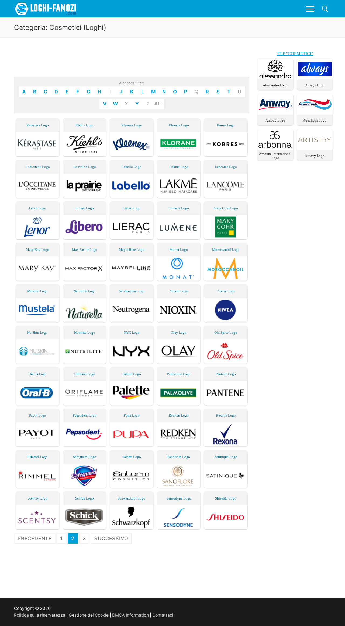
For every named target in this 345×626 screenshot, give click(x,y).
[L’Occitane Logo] (37, 185)
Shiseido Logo (225, 498)
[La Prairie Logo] (84, 185)
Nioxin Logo (178, 291)
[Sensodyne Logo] (179, 517)
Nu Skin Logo (37, 332)
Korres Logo (226, 125)
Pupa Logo (132, 415)
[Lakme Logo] (179, 185)
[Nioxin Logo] (179, 310)
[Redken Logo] (179, 434)
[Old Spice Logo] (225, 351)
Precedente (35, 538)
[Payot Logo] (37, 434)
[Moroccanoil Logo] (225, 268)
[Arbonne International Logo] (275, 147)
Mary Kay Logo (37, 250)
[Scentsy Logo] (37, 517)
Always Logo (315, 85)
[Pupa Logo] (131, 434)
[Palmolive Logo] (179, 392)
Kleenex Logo (131, 125)
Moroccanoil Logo (226, 250)
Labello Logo (132, 167)
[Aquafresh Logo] (315, 112)
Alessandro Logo (275, 85)
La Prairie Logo (84, 167)
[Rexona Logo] (225, 434)
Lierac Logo (131, 208)
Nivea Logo (225, 291)
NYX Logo (132, 332)
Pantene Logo (226, 374)
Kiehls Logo (84, 125)
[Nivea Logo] (225, 310)
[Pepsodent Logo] (84, 434)
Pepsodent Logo (84, 415)
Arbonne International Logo (275, 156)
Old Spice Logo (225, 332)
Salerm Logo (131, 457)
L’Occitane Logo (37, 167)
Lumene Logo (178, 208)
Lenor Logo (37, 208)
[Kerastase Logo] (37, 144)
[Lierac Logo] (131, 227)
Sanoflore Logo (178, 457)
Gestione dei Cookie (89, 615)
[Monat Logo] (179, 268)
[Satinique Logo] (225, 475)
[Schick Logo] (84, 517)
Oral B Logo (38, 374)
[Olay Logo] (179, 351)
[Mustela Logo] (37, 310)
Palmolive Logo (179, 374)
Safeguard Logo (84, 457)
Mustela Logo (37, 291)
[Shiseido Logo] (225, 517)
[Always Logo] (315, 77)
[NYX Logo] (131, 351)
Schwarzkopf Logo (131, 498)
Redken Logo (179, 415)
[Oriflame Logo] (84, 392)
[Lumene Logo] (179, 227)
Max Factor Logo (84, 250)
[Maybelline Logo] (131, 268)
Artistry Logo (315, 156)
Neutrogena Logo (131, 291)
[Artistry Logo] (315, 147)
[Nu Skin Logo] (37, 351)
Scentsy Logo (37, 498)
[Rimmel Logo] (37, 475)
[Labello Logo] (131, 185)
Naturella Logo (85, 291)
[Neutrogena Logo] (131, 310)
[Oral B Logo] (37, 392)
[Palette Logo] (131, 392)
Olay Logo (179, 332)
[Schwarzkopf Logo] (131, 517)
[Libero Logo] (84, 227)
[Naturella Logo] (84, 310)
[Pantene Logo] (225, 392)
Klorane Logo (179, 125)
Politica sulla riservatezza (39, 615)
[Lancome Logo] (225, 185)
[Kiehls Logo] (84, 144)
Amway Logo (275, 120)
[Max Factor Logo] (84, 268)
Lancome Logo (226, 167)
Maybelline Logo (131, 250)
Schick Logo (84, 498)
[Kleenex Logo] (131, 144)
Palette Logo (131, 374)
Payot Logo (37, 415)
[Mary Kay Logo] (37, 268)
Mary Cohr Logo (225, 208)
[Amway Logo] (275, 112)
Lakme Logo (179, 167)
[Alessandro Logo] (275, 77)
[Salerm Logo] (131, 475)
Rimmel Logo (37, 457)
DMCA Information (130, 615)
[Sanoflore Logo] (179, 475)
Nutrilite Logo (84, 332)
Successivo (111, 538)
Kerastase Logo (37, 125)
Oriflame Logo (84, 374)
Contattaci (162, 615)
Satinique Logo (226, 457)
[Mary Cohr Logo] (225, 227)
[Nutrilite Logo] (84, 351)
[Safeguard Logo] (84, 475)
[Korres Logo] (225, 144)
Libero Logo (84, 208)
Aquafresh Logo (314, 120)
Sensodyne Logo (179, 498)
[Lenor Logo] (37, 227)
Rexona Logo (226, 415)
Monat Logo (179, 250)
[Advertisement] (132, 62)
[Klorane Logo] (179, 144)
